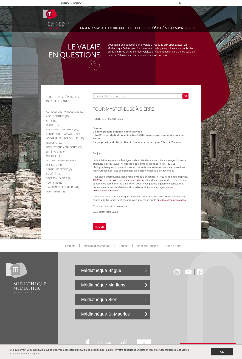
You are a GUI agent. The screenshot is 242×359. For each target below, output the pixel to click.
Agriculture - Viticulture (64, 112)
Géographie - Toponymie (64, 138)
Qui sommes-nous (182, 28)
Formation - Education (62, 134)
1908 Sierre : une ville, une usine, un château (118, 180)
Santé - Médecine (58, 169)
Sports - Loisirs (58, 178)
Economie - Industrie (61, 129)
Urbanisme (55, 191)
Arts (51, 120)
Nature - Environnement (64, 160)
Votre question (121, 28)
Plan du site (173, 245)
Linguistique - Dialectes (63, 147)
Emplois (70, 245)
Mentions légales (147, 245)
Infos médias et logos (97, 245)
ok (222, 351)
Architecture (57, 116)
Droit (52, 125)
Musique (53, 156)
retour (99, 226)
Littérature (55, 151)
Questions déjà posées (151, 28)
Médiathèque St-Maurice (105, 313)
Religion (53, 165)
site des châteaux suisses (171, 199)
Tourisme (54, 182)
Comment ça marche (92, 28)
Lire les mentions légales (26, 353)
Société (53, 174)
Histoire (54, 143)
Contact (123, 245)
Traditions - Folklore (62, 187)
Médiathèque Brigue (101, 270)
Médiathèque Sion (99, 299)
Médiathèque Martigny (103, 284)
